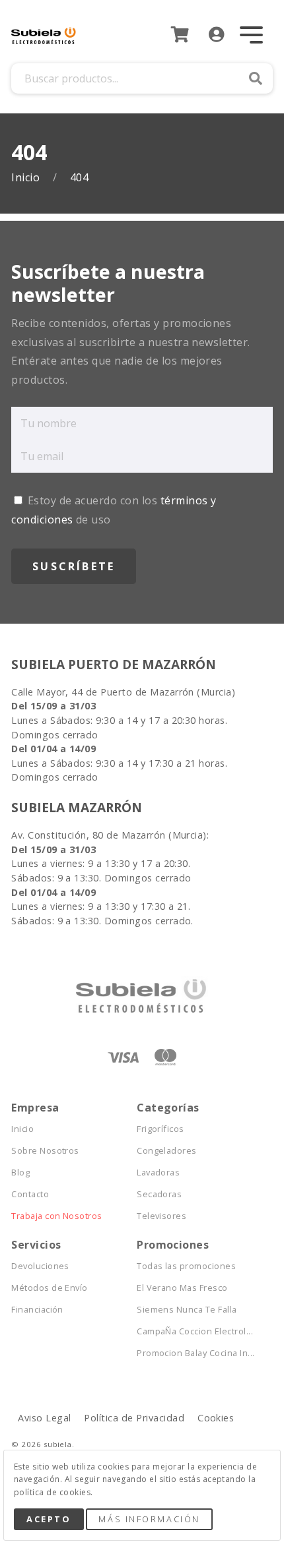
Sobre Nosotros (45, 1150)
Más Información (148, 1519)
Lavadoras (158, 1172)
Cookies (215, 1417)
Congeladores (167, 1150)
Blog (20, 1172)
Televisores (161, 1216)
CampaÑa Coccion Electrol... (195, 1331)
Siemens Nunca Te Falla (187, 1309)
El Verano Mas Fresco (182, 1288)
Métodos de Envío (49, 1288)
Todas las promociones (186, 1266)
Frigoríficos (160, 1129)
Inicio (26, 177)
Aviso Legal (44, 1417)
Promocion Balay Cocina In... (195, 1353)
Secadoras (159, 1194)
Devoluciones (40, 1266)
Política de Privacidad (134, 1417)
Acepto (48, 1519)
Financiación (37, 1309)
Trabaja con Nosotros (56, 1216)
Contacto (30, 1194)
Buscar (255, 78)
